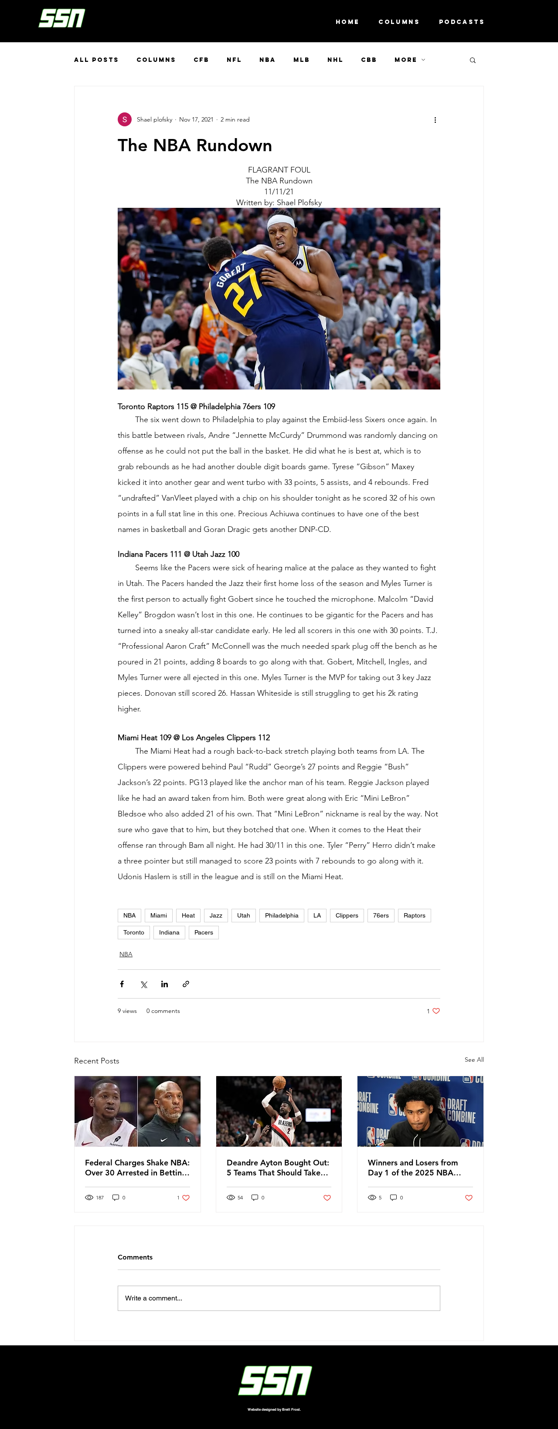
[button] (473, 59)
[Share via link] (186, 984)
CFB (201, 60)
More (406, 60)
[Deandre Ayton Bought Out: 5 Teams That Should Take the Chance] (279, 1111)
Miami (158, 915)
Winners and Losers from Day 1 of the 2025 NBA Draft (413, 1168)
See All (474, 1059)
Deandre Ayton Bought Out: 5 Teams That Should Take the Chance (278, 1168)
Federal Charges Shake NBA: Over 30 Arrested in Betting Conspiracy (137, 1168)
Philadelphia (282, 915)
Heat (188, 915)
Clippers (347, 915)
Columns (156, 60)
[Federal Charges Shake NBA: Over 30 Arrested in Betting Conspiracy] (138, 1111)
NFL (234, 60)
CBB (369, 60)
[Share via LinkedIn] (164, 984)
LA (317, 915)
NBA (267, 60)
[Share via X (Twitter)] (143, 984)
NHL (335, 60)
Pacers (203, 932)
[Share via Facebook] (122, 984)
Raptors (414, 915)
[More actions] (435, 119)
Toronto (133, 932)
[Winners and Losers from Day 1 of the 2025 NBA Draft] (420, 1111)
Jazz (216, 915)
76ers (381, 915)
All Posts (96, 60)
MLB (301, 60)
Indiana (169, 932)
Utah (243, 915)
